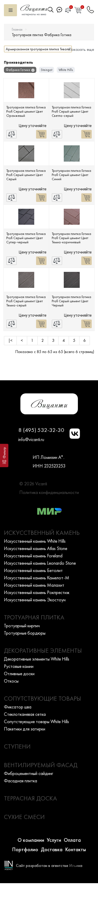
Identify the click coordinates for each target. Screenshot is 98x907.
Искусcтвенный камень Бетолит (33, 570)
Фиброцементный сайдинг (28, 773)
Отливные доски (19, 673)
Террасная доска (30, 798)
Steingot (46, 70)
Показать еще (81, 49)
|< (10, 340)
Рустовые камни (18, 666)
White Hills (66, 70)
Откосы (11, 681)
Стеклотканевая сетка (25, 714)
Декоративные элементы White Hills (36, 659)
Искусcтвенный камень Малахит (34, 585)
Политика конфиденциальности (49, 492)
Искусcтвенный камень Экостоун (35, 600)
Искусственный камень (42, 533)
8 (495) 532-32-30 (41, 430)
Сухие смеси (24, 817)
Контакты (75, 849)
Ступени (17, 746)
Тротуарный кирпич (22, 626)
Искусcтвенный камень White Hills (35, 541)
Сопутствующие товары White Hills (36, 721)
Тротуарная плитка (34, 617)
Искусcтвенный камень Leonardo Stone (40, 563)
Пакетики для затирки (24, 729)
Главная (17, 29)
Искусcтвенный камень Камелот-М (36, 578)
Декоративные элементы (43, 650)
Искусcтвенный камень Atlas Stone (35, 548)
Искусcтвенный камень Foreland (33, 556)
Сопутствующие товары (42, 698)
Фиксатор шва (17, 707)
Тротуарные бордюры (24, 633)
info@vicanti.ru (31, 439)
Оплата (72, 840)
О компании (31, 840)
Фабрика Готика (18, 70)
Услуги (54, 840)
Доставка (51, 849)
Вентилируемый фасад (40, 765)
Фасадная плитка (20, 781)
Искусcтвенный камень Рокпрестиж (37, 592)
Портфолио (25, 849)
